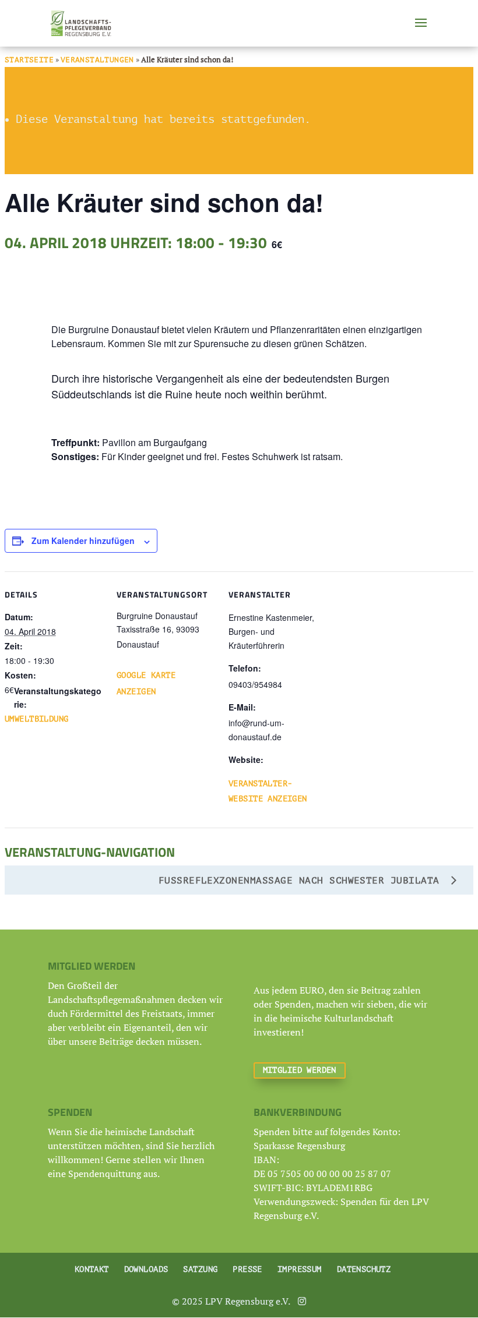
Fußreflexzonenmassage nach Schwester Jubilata (302, 880)
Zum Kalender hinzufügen (83, 540)
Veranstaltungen (97, 59)
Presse (247, 1269)
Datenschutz (364, 1269)
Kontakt (92, 1269)
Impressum (299, 1269)
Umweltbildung (36, 719)
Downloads (146, 1269)
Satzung (200, 1269)
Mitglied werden (299, 1070)
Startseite (29, 59)
